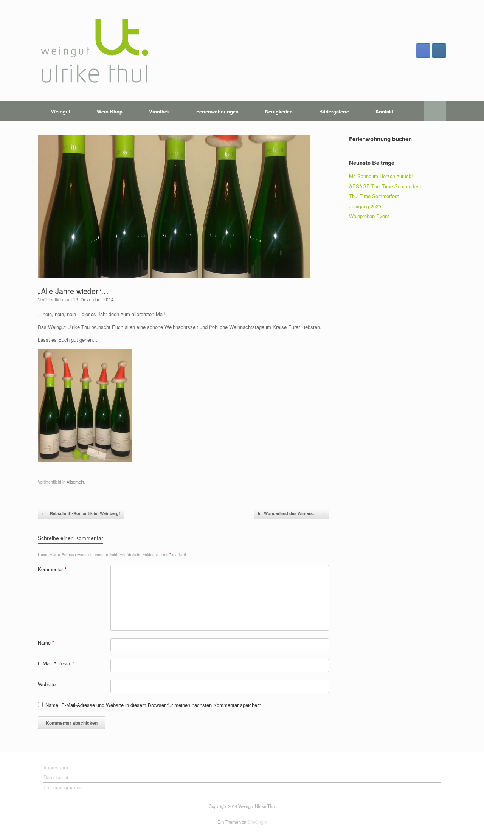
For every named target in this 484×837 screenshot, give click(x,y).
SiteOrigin (257, 822)
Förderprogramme (62, 787)
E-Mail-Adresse (56, 663)
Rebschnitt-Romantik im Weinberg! (81, 513)
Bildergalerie (334, 111)
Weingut (60, 111)
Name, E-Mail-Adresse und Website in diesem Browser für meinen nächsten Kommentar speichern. (154, 704)
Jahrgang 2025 (365, 206)
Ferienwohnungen (217, 111)
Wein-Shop (110, 111)
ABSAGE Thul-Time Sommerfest (385, 186)
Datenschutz (57, 777)
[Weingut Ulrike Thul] (94, 50)
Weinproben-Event (369, 216)
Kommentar (52, 569)
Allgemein (75, 482)
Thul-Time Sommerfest (374, 196)
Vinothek (159, 111)
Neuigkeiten (279, 111)
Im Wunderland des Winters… (291, 513)
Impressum (55, 767)
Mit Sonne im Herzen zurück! (381, 176)
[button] (435, 111)
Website (47, 684)
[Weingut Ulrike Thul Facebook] (423, 50)
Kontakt (384, 111)
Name (46, 642)
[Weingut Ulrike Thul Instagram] (439, 50)
